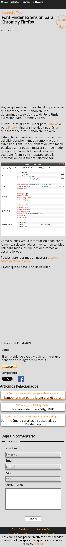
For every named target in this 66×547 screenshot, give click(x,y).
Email (9, 460)
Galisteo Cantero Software (26, 2)
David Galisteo (20, 529)
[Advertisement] (33, 68)
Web (8, 473)
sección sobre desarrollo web (29, 259)
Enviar (33, 519)
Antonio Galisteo (46, 529)
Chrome (52, 124)
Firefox (12, 127)
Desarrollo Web (11, 12)
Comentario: (14, 485)
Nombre (11, 448)
